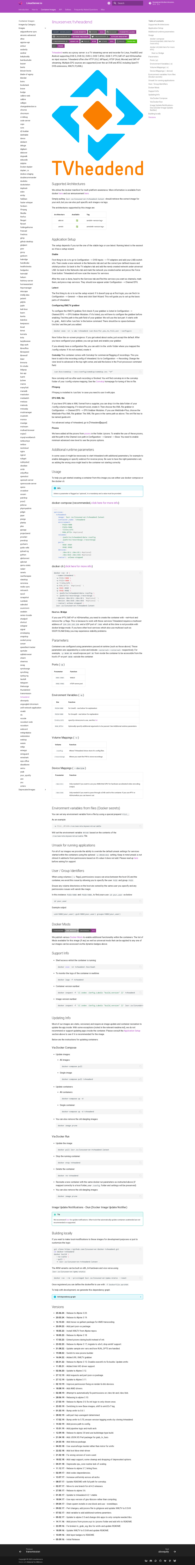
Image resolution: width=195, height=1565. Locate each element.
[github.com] (160, 1561)
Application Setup (132, 1031)
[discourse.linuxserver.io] (155, 1561)
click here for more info (104, 502)
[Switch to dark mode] (109, 3)
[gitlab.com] (165, 1561)
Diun (67, 1220)
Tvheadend (57, 52)
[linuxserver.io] (146, 1561)
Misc (103, 10)
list (96, 720)
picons (87, 433)
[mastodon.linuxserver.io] (170, 1561)
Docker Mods (76, 937)
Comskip (100, 381)
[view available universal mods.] (87, 931)
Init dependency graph (66, 1297)
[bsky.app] (175, 1561)
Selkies (68, 10)
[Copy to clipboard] (140, 331)
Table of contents (156, 21)
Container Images (48, 10)
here (61, 193)
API (60, 10)
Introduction (24, 10)
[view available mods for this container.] (65, 931)
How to (35, 10)
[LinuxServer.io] (20, 3)
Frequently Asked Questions (86, 10)
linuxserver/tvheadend (72, 21)
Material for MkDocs (34, 1562)
